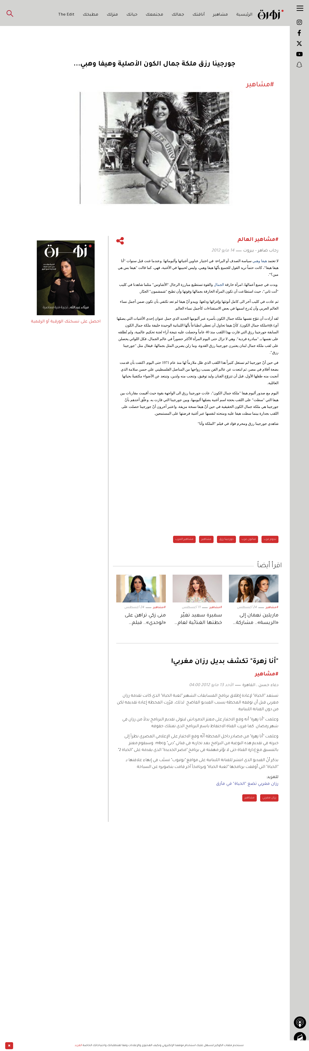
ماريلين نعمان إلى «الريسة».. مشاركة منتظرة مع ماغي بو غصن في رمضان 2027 (254, 620)
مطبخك (90, 15)
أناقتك (199, 15)
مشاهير (220, 15)
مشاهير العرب (184, 539)
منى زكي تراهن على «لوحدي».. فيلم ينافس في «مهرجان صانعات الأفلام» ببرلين (143, 620)
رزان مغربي (269, 797)
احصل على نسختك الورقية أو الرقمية (66, 322)
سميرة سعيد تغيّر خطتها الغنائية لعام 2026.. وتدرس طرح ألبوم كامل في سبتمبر (197, 620)
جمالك (178, 15)
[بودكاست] (300, 1022)
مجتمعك (154, 15)
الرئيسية (244, 15)
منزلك (112, 15)
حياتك (132, 15)
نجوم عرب (270, 539)
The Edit (66, 15)
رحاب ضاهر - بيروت (260, 251)
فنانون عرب (249, 539)
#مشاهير (272, 607)
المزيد (78, 1045)
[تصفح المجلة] (300, 1038)
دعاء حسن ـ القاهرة (260, 685)
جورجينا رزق (226, 539)
